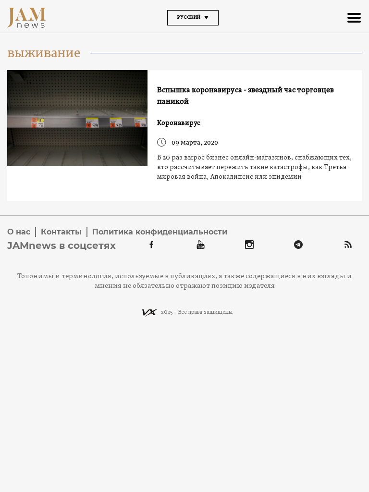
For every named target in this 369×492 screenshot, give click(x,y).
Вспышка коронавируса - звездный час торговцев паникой (245, 96)
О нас (18, 231)
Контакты (61, 231)
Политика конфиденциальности (159, 231)
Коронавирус (178, 123)
